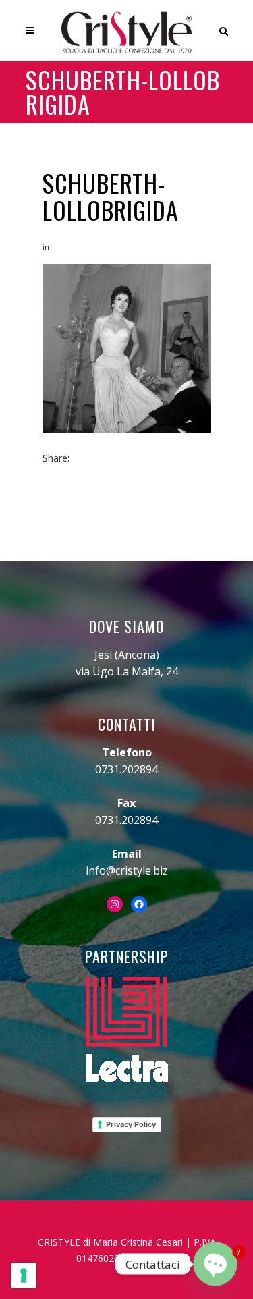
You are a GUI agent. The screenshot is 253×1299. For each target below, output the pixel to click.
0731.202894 (126, 769)
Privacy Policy (131, 1124)
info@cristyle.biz (127, 870)
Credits (161, 1258)
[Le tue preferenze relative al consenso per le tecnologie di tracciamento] (23, 1275)
